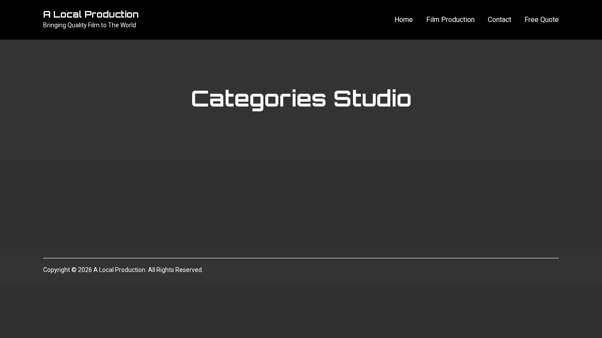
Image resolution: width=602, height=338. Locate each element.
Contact (499, 19)
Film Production (450, 19)
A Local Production (91, 14)
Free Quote (541, 19)
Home (403, 19)
